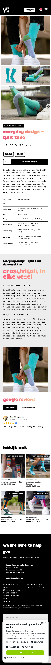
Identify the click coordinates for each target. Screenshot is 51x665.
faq (5, 598)
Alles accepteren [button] (25, 652)
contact (7, 601)
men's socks (10, 593)
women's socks (11, 596)
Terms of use (34, 585)
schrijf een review (28, 407)
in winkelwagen (31, 162)
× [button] (46, 623)
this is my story (13, 590)
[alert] (25, 641)
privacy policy (35, 587)
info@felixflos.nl (14, 578)
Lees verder (40, 638)
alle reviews (10, 407)
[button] (15, 658)
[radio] (8, 154)
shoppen (30, 10)
